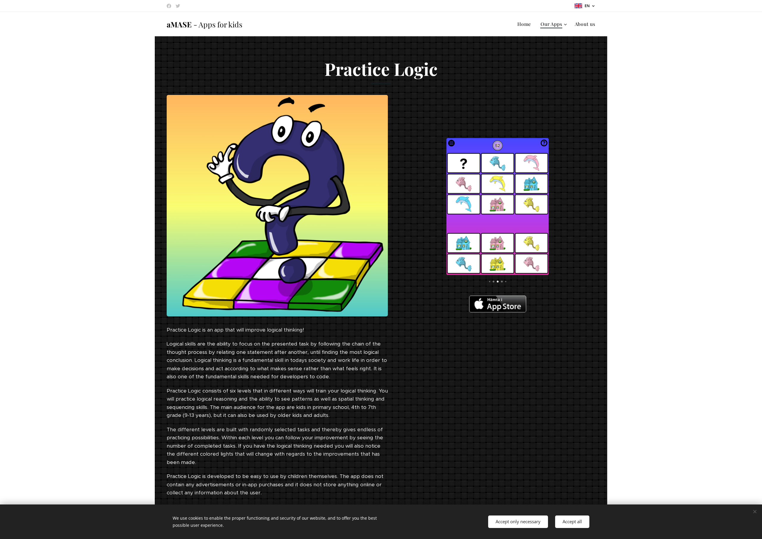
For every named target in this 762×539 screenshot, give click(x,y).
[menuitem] (526, 24)
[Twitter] (178, 6)
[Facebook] (169, 6)
